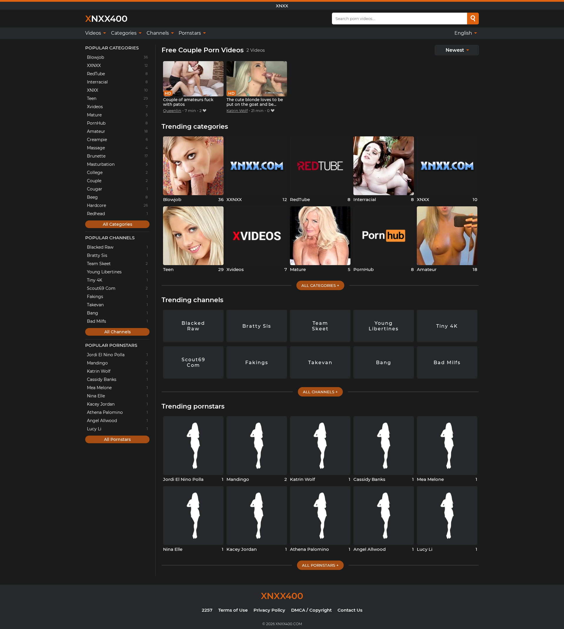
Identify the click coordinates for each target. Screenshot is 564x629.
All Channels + (320, 391)
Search (473, 18)
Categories (124, 33)
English (463, 33)
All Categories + (320, 285)
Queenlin (172, 110)
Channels (158, 33)
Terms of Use (233, 610)
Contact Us (350, 610)
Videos (93, 33)
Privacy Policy (269, 610)
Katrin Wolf (237, 110)
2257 (207, 610)
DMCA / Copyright (311, 610)
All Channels (117, 331)
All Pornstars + (320, 565)
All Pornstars (117, 439)
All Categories (117, 224)
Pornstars (190, 33)
